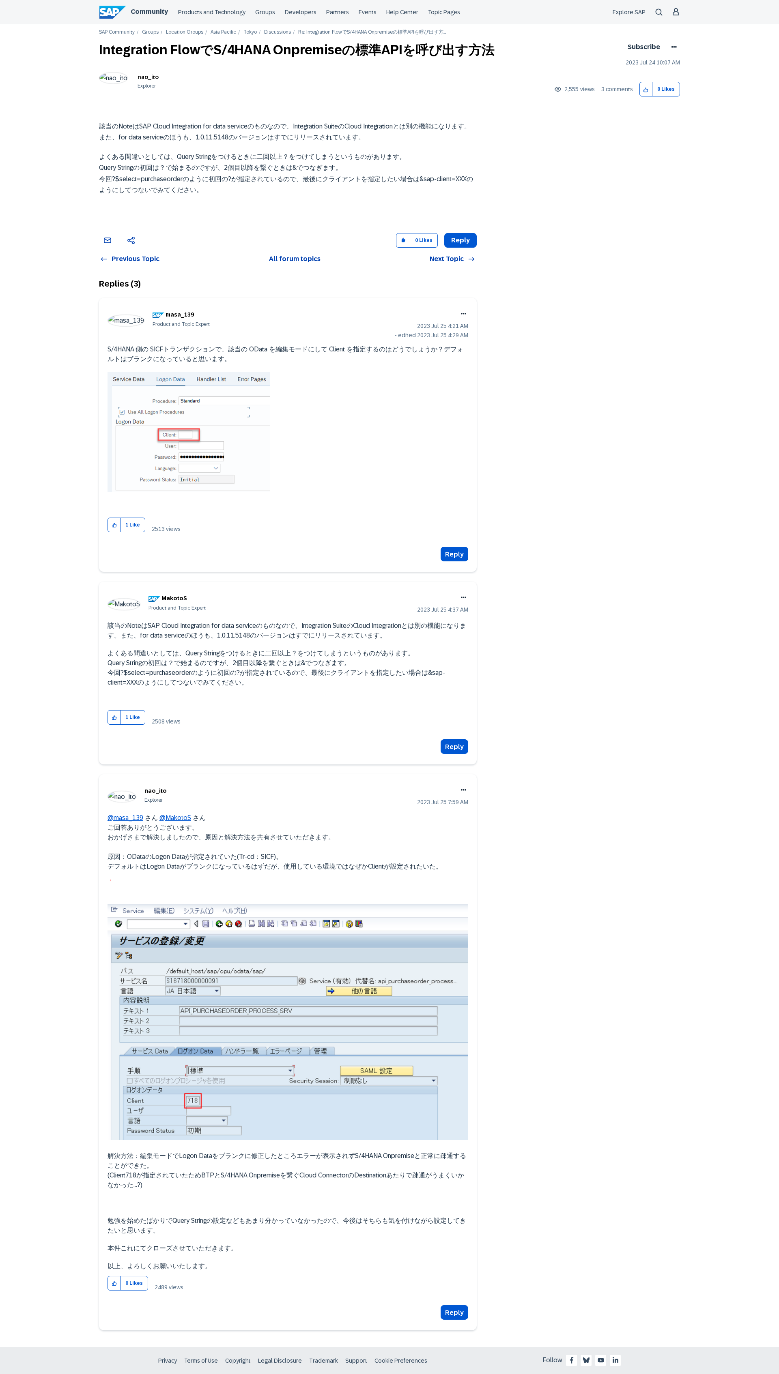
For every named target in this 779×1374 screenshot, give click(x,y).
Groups (265, 12)
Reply (454, 554)
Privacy (167, 1360)
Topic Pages (444, 12)
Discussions (277, 32)
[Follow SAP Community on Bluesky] (586, 1360)
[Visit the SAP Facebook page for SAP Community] (571, 1360)
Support (356, 1360)
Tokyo (250, 32)
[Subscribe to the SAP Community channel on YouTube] (601, 1360)
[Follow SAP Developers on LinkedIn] (615, 1360)
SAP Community (117, 32)
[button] (646, 89)
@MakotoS (175, 817)
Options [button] (672, 47)
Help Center (402, 12)
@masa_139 (125, 817)
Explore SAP (629, 12)
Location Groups (184, 32)
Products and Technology (211, 12)
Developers (300, 12)
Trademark (323, 1360)
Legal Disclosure (280, 1360)
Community (149, 11)
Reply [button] (460, 240)
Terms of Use (201, 1360)
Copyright (238, 1360)
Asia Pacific (223, 32)
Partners (337, 12)
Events (368, 12)
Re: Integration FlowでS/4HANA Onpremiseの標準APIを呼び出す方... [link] (372, 32)
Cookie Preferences (400, 1360)
